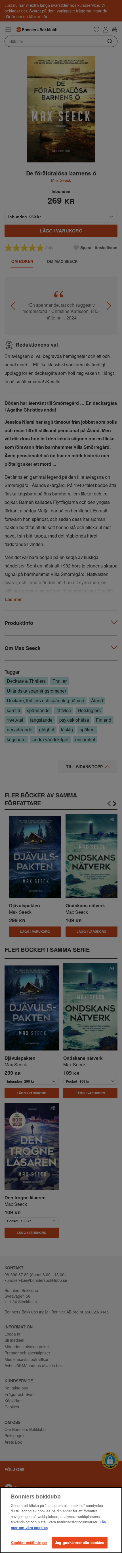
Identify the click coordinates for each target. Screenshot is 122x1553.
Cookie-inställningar (29, 1542)
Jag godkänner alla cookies (79, 1542)
